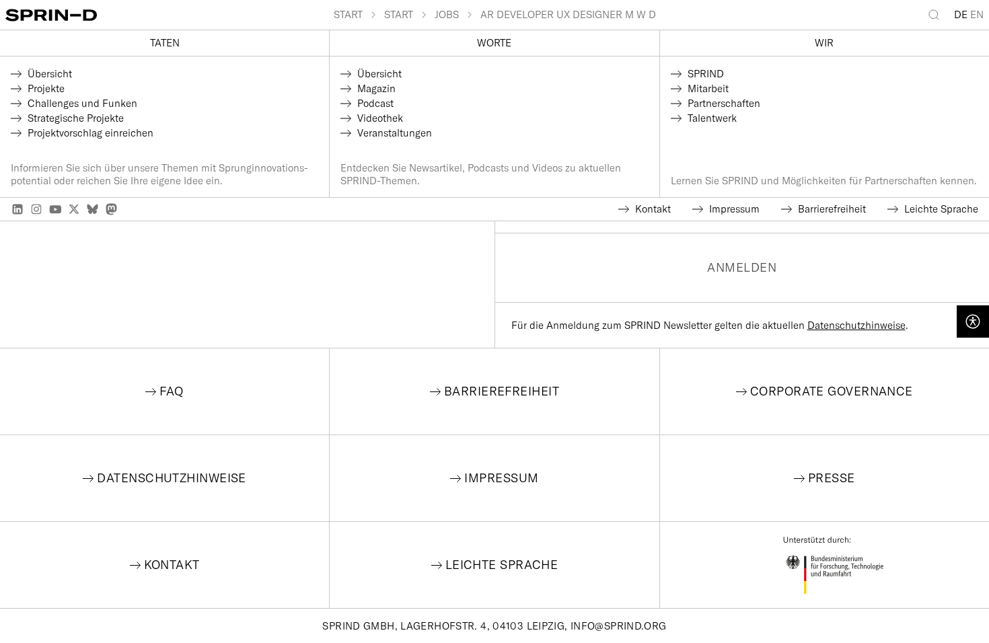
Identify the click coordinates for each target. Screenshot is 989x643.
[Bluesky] (93, 209)
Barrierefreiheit (501, 391)
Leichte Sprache (501, 564)
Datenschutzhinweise (856, 325)
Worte (494, 42)
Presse (831, 478)
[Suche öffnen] (936, 14)
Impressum (501, 478)
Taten (165, 42)
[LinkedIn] (17, 209)
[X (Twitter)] (74, 209)
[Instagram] (36, 209)
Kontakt (172, 564)
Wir (824, 42)
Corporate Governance (831, 391)
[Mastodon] (111, 209)
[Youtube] (55, 209)
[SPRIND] (169, 15)
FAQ (171, 391)
